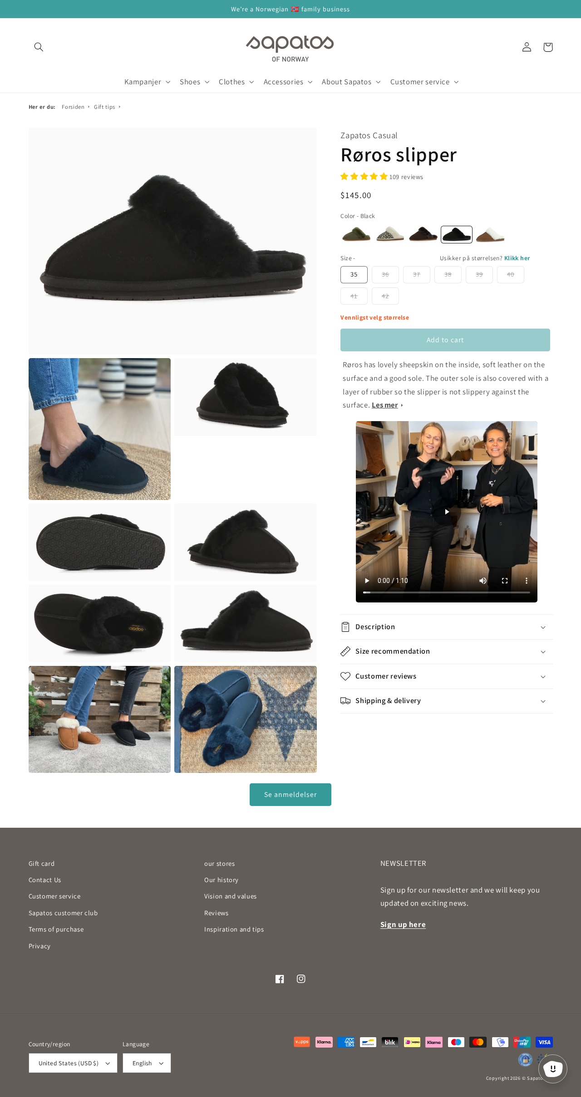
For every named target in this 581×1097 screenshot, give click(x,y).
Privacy (40, 946)
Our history (221, 879)
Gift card (42, 863)
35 (354, 274)
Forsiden (73, 107)
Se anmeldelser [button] (290, 794)
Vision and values (230, 896)
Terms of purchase (56, 929)
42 (385, 295)
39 (479, 274)
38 (448, 274)
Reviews (216, 912)
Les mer (385, 405)
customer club (63, 912)
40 (510, 274)
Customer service (55, 896)
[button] (39, 47)
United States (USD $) (69, 1063)
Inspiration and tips (234, 929)
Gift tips (104, 107)
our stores (219, 863)
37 (416, 274)
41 (354, 295)
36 (385, 274)
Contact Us (45, 879)
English (142, 1063)
